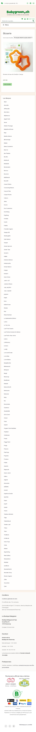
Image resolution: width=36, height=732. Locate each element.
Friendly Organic (8, 229)
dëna (5, 201)
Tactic (5, 510)
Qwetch (6, 466)
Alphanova (7, 115)
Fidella (6, 225)
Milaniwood (7, 366)
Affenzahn (7, 108)
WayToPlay (7, 552)
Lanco (5, 321)
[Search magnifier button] (33, 21)
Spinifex (6, 497)
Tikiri (5, 531)
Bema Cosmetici (8, 146)
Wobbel (6, 562)
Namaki (6, 383)
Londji (5, 349)
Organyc (6, 431)
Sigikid (6, 479)
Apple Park (7, 119)
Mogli (5, 373)
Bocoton (6, 174)
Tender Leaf (7, 524)
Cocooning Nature (9, 187)
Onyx (5, 421)
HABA (5, 256)
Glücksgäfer (7, 235)
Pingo (5, 445)
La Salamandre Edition (10, 318)
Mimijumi (6, 369)
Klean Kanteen (8, 314)
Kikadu (6, 308)
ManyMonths (7, 363)
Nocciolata (7, 404)
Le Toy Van (7, 325)
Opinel (6, 424)
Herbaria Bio (7, 263)
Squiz (5, 500)
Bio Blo (6, 156)
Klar (5, 311)
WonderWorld (8, 569)
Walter (6, 548)
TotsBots (6, 534)
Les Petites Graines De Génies (12, 332)
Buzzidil (6, 180)
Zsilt (5, 586)
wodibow (6, 565)
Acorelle (6, 105)
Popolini (6, 455)
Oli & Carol (7, 414)
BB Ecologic (7, 139)
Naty (5, 397)
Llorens (6, 345)
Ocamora (6, 407)
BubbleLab (7, 177)
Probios (6, 459)
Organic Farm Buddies (10, 428)
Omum (5, 418)
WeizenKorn (7, 559)
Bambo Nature (8, 136)
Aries (5, 122)
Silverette (6, 483)
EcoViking (6, 211)
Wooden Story (8, 572)
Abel (5, 101)
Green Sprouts (8, 246)
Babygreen (18, 12)
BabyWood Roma (8, 129)
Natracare (6, 390)
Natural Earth (7, 387)
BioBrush (6, 160)
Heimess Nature (8, 259)
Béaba (5, 143)
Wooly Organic (8, 576)
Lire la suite (7, 84)
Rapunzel (6, 469)
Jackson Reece (8, 284)
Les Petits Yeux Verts (10, 335)
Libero (6, 339)
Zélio (5, 579)
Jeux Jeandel (7, 290)
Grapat (6, 242)
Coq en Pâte (7, 191)
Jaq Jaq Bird (7, 287)
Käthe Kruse (7, 304)
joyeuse (6, 294)
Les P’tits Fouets (8, 328)
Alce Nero (6, 112)
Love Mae (6, 356)
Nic (5, 400)
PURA (5, 462)
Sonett (6, 490)
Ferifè (5, 222)
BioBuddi (6, 163)
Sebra (5, 476)
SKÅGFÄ (6, 486)
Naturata (6, 394)
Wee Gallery (7, 555)
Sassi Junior (7, 473)
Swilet (5, 507)
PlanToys (6, 452)
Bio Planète (7, 153)
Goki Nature (7, 239)
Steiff (5, 504)
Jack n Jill (7, 280)
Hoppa (6, 270)
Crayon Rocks (7, 194)
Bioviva (6, 170)
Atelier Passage (8, 125)
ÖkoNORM (7, 411)
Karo (5, 301)
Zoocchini (6, 583)
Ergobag (6, 215)
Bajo (5, 132)
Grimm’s (6, 253)
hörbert (6, 273)
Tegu (5, 517)
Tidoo (5, 528)
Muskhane (6, 380)
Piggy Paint (7, 442)
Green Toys (7, 249)
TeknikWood (7, 521)
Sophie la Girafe (8, 493)
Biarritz (6, 150)
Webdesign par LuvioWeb (25, 724)
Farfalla (6, 218)
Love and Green (8, 352)
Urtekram (6, 538)
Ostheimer (7, 435)
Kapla (5, 297)
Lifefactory (7, 342)
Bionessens (7, 167)
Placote (6, 449)
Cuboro (6, 198)
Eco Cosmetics (8, 208)
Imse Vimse (7, 277)
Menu (7, 25)
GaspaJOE (7, 232)
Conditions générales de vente (9, 598)
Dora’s (6, 205)
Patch (5, 438)
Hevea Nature (7, 266)
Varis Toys (7, 541)
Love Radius (7, 359)
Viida (5, 545)
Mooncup (6, 376)
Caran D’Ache (7, 184)
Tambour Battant (8, 514)
